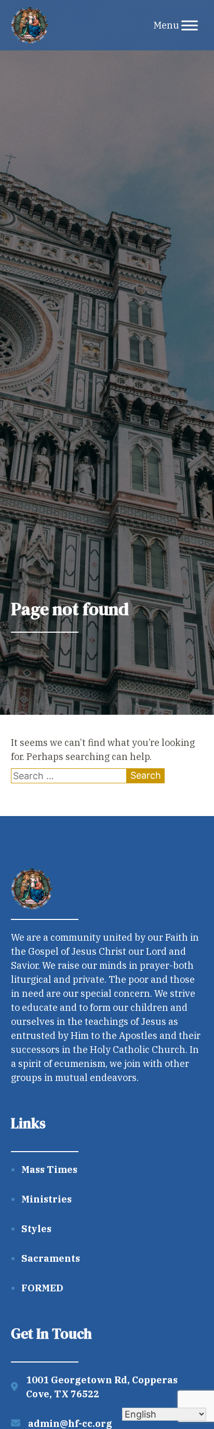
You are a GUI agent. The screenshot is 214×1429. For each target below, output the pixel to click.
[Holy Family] (29, 25)
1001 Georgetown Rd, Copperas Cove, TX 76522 (102, 1387)
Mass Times (49, 1170)
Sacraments (50, 1258)
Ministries (46, 1199)
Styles (36, 1229)
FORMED (42, 1288)
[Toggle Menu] (189, 25)
